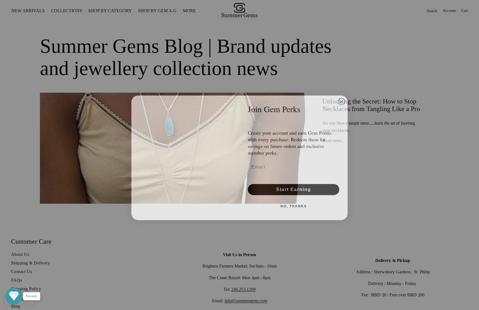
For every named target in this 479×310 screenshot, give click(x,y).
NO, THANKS (294, 203)
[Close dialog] (341, 98)
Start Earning (293, 186)
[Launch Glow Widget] (14, 296)
